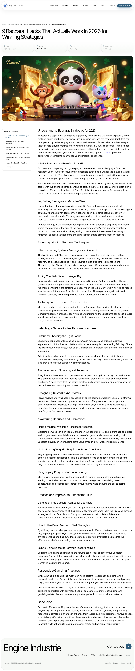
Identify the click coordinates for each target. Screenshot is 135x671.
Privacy (115, 663)
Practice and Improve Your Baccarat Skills (17, 158)
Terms (123, 663)
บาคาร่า (107, 152)
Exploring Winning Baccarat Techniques (14, 143)
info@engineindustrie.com (110, 655)
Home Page (73, 655)
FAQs (93, 655)
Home (4, 24)
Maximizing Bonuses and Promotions (17, 153)
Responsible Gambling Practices (16, 163)
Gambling (16, 24)
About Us (108, 663)
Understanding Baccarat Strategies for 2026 (17, 137)
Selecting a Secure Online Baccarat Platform (17, 148)
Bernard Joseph (10, 49)
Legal (129, 663)
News (10, 24)
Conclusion (9, 167)
